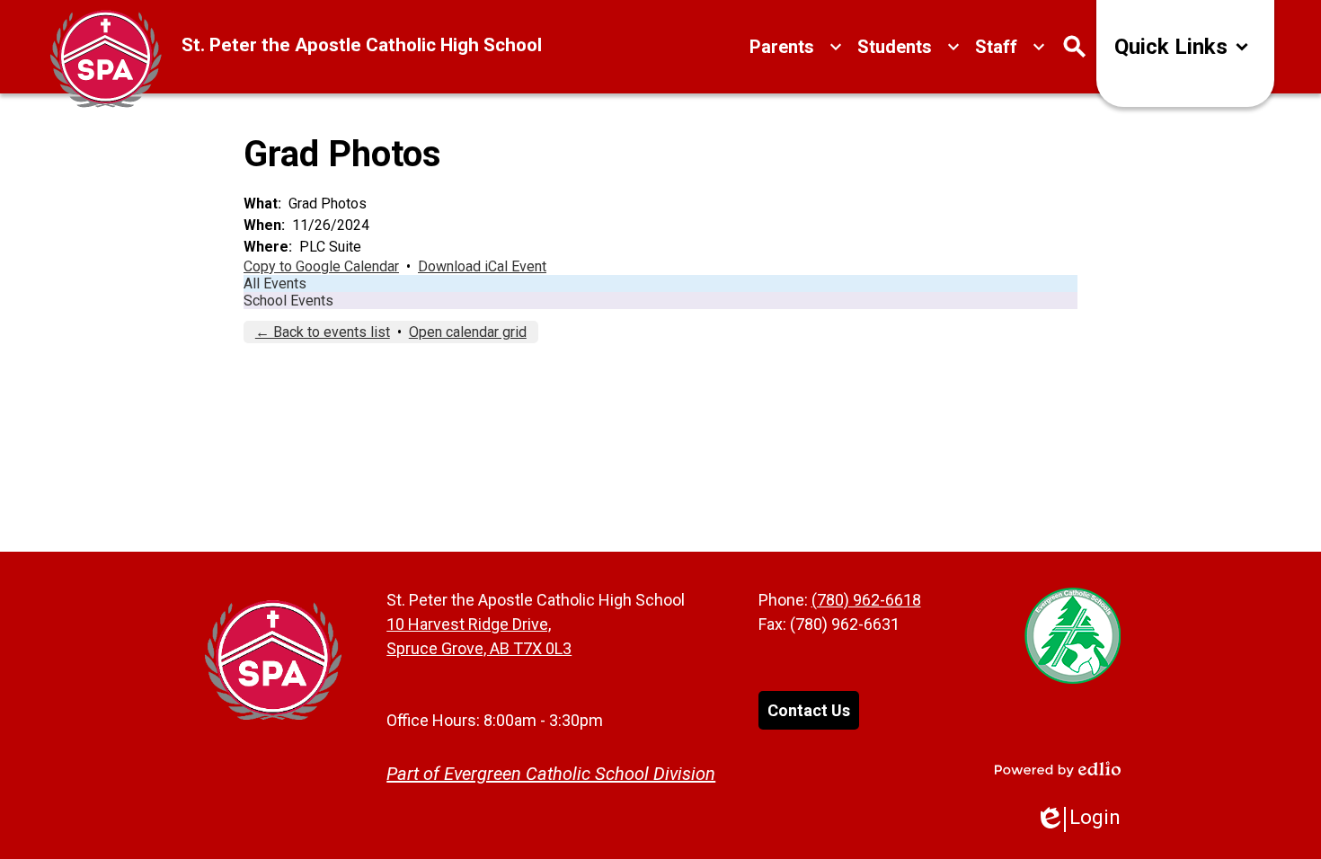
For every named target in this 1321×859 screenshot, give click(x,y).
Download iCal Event (482, 266)
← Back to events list (322, 332)
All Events (275, 283)
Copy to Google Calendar (321, 266)
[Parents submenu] (796, 47)
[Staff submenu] (1010, 47)
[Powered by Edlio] (1058, 769)
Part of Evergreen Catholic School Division (550, 773)
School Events (288, 300)
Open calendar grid (468, 332)
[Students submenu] (909, 47)
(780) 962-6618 (866, 599)
